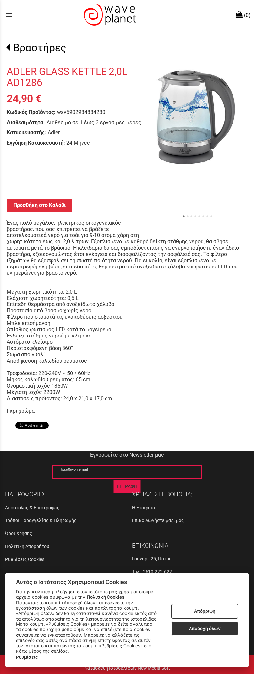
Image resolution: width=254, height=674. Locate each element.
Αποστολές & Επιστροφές (32, 507)
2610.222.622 (157, 571)
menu (9, 15)
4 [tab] (195, 216)
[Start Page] (109, 15)
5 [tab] (199, 216)
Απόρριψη (204, 611)
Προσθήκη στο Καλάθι (39, 205)
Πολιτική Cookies (105, 597)
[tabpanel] (196, 117)
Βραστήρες (39, 47)
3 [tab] (191, 216)
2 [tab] (187, 216)
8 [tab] (211, 216)
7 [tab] (207, 216)
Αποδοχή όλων (205, 628)
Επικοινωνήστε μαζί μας (158, 520)
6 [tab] (203, 216)
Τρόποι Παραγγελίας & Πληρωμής (41, 520)
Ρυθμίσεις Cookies (24, 559)
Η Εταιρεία (143, 507)
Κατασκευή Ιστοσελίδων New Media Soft (127, 668)
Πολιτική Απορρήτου (27, 546)
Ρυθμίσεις (27, 657)
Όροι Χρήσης (18, 533)
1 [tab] (183, 216)
